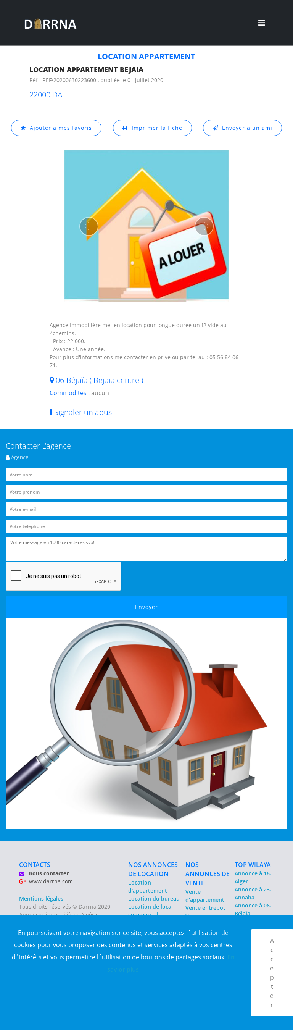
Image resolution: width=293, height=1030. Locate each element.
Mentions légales (41, 898)
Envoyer (146, 606)
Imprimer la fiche (155, 127)
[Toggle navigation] (261, 23)
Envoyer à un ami (245, 127)
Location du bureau (154, 898)
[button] (88, 226)
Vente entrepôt (205, 907)
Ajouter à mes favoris (59, 127)
